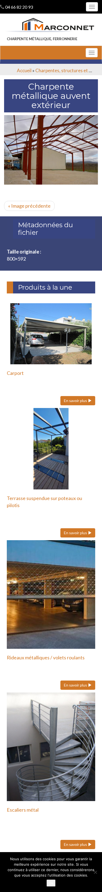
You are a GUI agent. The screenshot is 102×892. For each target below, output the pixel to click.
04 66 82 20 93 (19, 7)
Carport (15, 373)
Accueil (24, 70)
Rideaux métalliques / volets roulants (46, 657)
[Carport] (51, 333)
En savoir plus (76, 400)
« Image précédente (29, 206)
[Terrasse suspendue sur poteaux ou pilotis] (51, 448)
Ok (51, 883)
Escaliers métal (23, 810)
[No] (95, 872)
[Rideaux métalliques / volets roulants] (51, 594)
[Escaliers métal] (51, 746)
